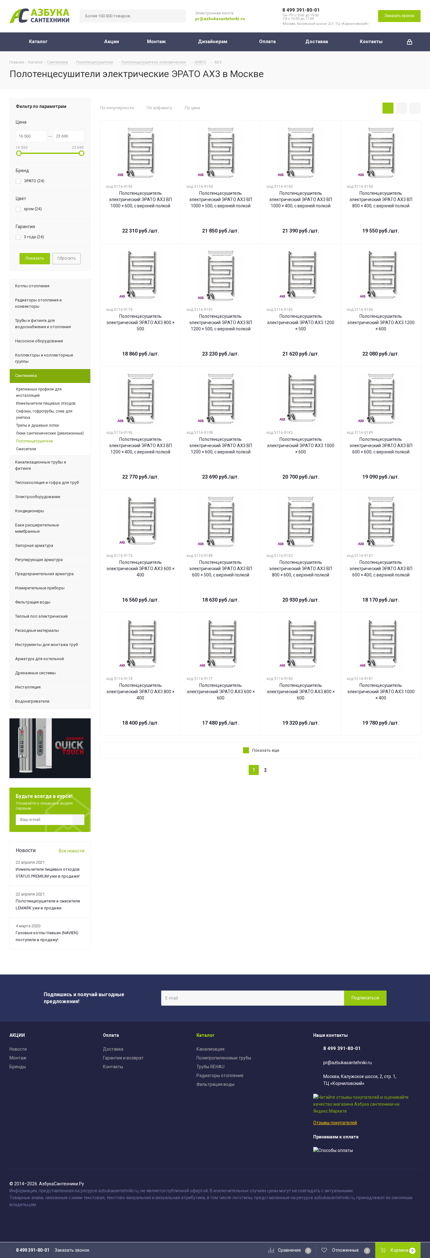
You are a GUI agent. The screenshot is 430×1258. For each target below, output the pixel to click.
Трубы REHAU (210, 1066)
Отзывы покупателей (335, 1122)
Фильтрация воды (215, 1084)
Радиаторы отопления (219, 1075)
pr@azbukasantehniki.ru (220, 18)
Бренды (17, 1066)
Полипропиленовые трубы (223, 1057)
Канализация (210, 1049)
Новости (18, 1049)
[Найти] (178, 16)
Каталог (205, 1035)
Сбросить (66, 258)
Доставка (113, 1049)
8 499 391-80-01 (301, 10)
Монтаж (17, 1057)
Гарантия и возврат (123, 1057)
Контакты (113, 1066)
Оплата (111, 1035)
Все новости (71, 850)
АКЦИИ (17, 1035)
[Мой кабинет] (410, 41)
